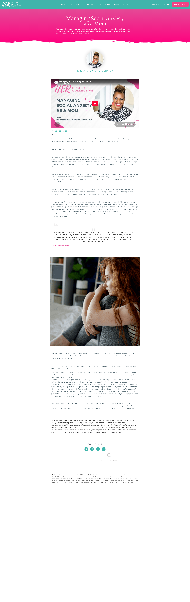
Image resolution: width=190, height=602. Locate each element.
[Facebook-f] (86, 449)
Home (63, 4)
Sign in (154, 4)
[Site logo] (12, 4)
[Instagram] (92, 449)
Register (163, 4)
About (70, 4)
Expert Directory (103, 4)
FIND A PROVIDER (180, 4)
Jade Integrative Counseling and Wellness (76, 432)
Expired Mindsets (113, 432)
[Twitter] (98, 449)
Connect (126, 4)
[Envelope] (103, 449)
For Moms (79, 4)
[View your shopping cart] (168, 4)
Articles (90, 4)
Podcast (117, 4)
